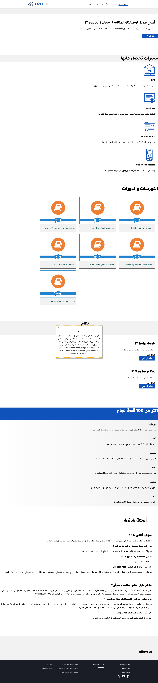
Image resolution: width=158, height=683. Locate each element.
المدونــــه (97, 4)
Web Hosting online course (102, 265)
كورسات (114, 4)
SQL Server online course (63, 265)
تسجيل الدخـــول (123, 4)
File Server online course (142, 228)
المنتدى (49, 664)
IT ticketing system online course (138, 265)
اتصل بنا (91, 4)
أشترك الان (150, 36)
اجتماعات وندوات (47, 668)
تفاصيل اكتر (147, 358)
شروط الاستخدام (125, 668)
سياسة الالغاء (126, 672)
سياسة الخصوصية (125, 664)
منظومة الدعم (106, 4)
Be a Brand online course (103, 228)
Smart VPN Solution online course (59, 228)
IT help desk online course (63, 301)
